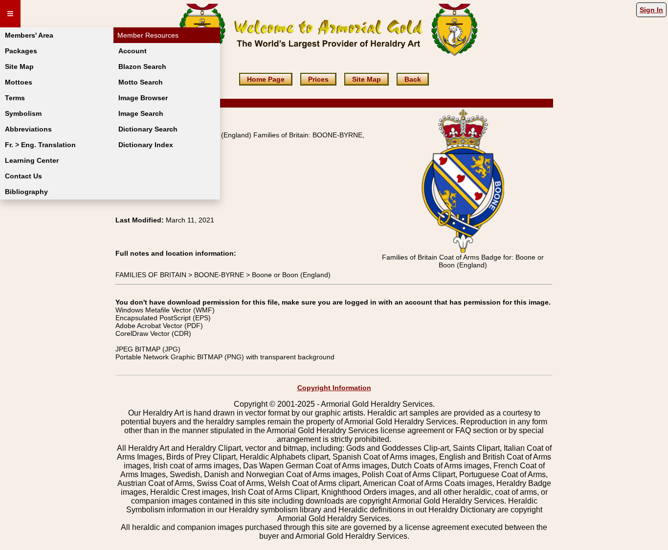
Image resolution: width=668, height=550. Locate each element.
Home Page (266, 79)
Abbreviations (28, 129)
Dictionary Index (145, 145)
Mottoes (18, 82)
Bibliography (26, 192)
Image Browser (143, 98)
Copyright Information (334, 388)
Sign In (651, 10)
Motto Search (140, 82)
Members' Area (29, 35)
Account (132, 51)
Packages (21, 51)
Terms (15, 98)
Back (412, 79)
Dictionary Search (148, 129)
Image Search (140, 113)
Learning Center (32, 160)
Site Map (19, 66)
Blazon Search (142, 66)
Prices (318, 79)
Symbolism (23, 113)
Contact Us (23, 176)
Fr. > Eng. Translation (40, 145)
